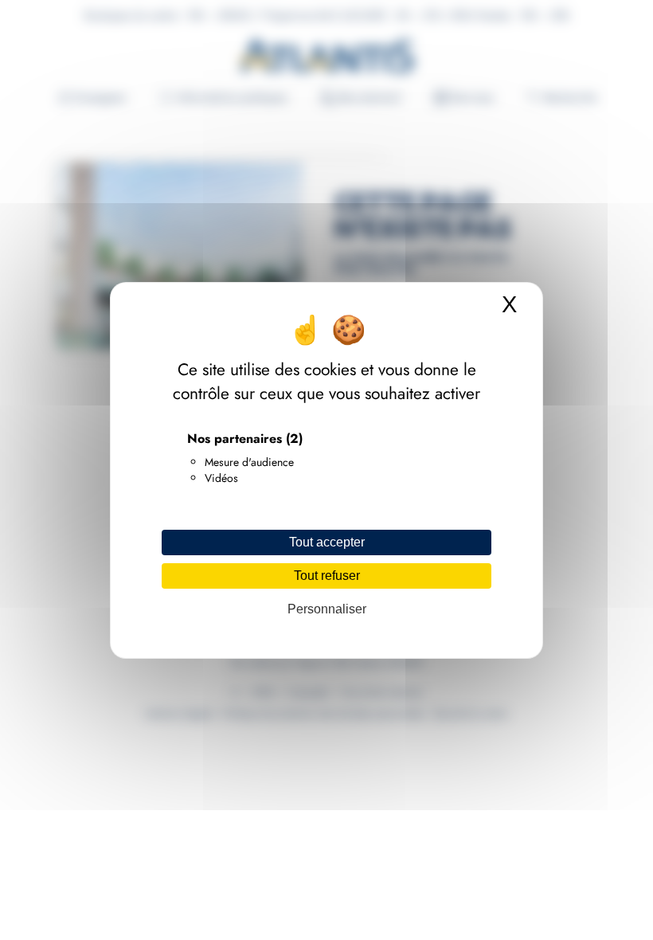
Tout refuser (327, 575)
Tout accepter (327, 542)
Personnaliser (326, 609)
